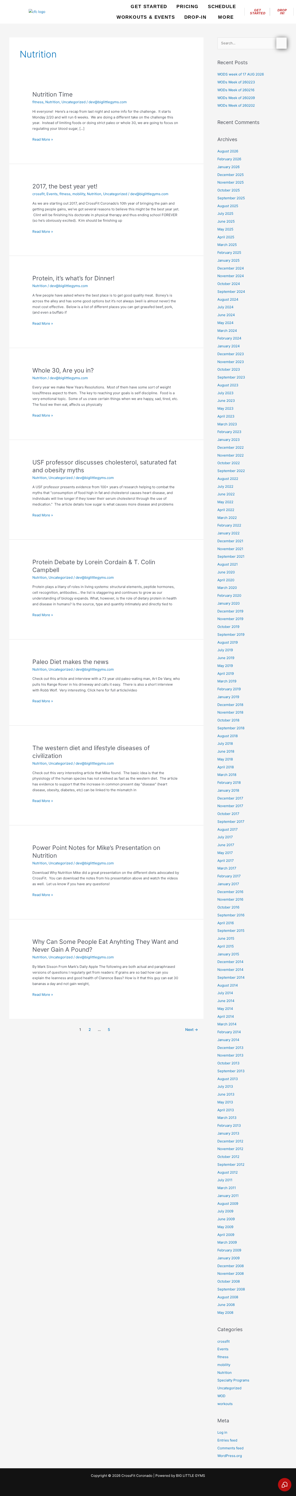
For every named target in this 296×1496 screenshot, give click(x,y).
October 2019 (228, 626)
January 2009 (228, 1258)
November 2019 (230, 619)
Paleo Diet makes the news (70, 661)
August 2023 (227, 385)
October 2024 (228, 284)
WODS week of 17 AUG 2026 (240, 74)
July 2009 (225, 1211)
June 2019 (225, 658)
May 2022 (225, 502)
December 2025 (230, 175)
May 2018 (225, 759)
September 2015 (230, 930)
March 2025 (227, 244)
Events (52, 194)
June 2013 (225, 1094)
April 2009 (225, 1235)
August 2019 (227, 642)
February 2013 (229, 1125)
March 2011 (226, 1188)
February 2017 (229, 876)
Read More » (42, 139)
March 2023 (227, 424)
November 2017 (230, 806)
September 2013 (231, 1071)
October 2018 (228, 720)
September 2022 (231, 471)
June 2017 (225, 845)
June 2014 (225, 1001)
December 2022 (230, 447)
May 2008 (225, 1312)
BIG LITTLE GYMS (190, 1475)
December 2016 (230, 892)
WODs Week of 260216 (235, 90)
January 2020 (228, 603)
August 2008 (227, 1297)
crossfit (38, 194)
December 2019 (230, 611)
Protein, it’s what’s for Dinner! (73, 278)
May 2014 (225, 1008)
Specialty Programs (233, 1380)
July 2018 (225, 743)
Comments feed (230, 1448)
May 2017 (225, 853)
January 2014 (228, 1040)
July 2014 (225, 993)
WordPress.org (229, 1456)
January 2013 (228, 1133)
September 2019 (230, 634)
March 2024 (227, 330)
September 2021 (230, 556)
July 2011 (224, 1180)
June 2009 (226, 1219)
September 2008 (231, 1289)
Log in (222, 1432)
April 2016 (225, 923)
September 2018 (230, 728)
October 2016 (228, 907)
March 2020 (227, 587)
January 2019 (228, 697)
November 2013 (230, 1055)
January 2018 (228, 790)
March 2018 (226, 774)
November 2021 (230, 549)
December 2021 (230, 541)
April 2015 (225, 946)
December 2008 (230, 1266)
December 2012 (230, 1141)
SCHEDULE (222, 6)
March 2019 (226, 681)
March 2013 (227, 1117)
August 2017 (227, 829)
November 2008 (230, 1273)
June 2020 (226, 572)
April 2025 (225, 237)
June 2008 (226, 1304)
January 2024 (228, 346)
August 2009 (227, 1203)
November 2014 (230, 969)
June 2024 (226, 315)
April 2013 (225, 1110)
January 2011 (228, 1195)
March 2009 (227, 1242)
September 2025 (231, 198)
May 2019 (225, 665)
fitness (37, 102)
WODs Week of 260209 (236, 98)
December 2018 (230, 705)
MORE (226, 17)
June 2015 (225, 938)
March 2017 (226, 868)
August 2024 (227, 299)
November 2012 (230, 1149)
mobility (78, 194)
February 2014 (229, 1032)
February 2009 (229, 1250)
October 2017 (228, 814)
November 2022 (230, 455)
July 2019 (225, 650)
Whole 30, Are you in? (63, 370)
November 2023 (230, 362)
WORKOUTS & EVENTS (146, 17)
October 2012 (228, 1156)
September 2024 (231, 291)
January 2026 (228, 167)
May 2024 (225, 323)
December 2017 (230, 798)
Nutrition (52, 102)
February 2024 (229, 338)
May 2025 (225, 229)
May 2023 (225, 408)
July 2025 (225, 213)
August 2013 (227, 1079)
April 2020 (225, 580)
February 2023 (229, 432)
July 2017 (225, 837)
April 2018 (225, 767)
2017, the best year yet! (64, 186)
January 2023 (228, 439)
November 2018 (230, 712)
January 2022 (228, 533)
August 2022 (227, 478)
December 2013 (230, 1047)
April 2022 (225, 510)
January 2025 (228, 260)
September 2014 (231, 977)
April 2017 (225, 860)
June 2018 (225, 751)
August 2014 (227, 985)
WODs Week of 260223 (236, 82)
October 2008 (228, 1281)
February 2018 (229, 782)
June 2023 (226, 400)
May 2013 (225, 1102)
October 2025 (228, 190)
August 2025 (227, 206)
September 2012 (230, 1164)
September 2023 (231, 377)
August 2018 (227, 736)
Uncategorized (74, 102)
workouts (225, 1404)
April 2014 (225, 1016)
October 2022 (228, 463)
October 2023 (228, 369)
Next (191, 1029)
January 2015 (228, 954)
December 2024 (230, 268)
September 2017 (230, 821)
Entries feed (227, 1440)
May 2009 (225, 1227)
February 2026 (229, 159)
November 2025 (230, 182)
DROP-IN (195, 17)
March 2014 (227, 1024)
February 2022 (229, 525)
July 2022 (225, 486)
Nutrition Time (52, 94)
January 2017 (228, 884)
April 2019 (225, 673)
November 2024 (230, 276)
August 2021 (227, 564)
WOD (221, 1396)
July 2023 (225, 393)
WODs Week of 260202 (236, 105)
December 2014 (230, 962)
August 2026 (227, 151)
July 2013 (225, 1086)
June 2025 (226, 221)
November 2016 (230, 899)
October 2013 (228, 1063)
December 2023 (230, 354)
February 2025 (229, 252)
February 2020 (229, 595)
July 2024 (225, 307)
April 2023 (225, 416)
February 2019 (229, 689)
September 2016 (230, 915)
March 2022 (227, 517)
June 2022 (226, 494)
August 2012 (227, 1172)
